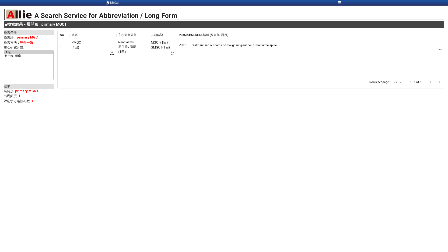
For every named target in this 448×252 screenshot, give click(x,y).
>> (112, 52)
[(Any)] (28, 52)
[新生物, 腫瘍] (28, 56)
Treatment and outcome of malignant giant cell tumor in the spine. (233, 45)
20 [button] (395, 82)
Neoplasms (126, 42)
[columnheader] (63, 35)
